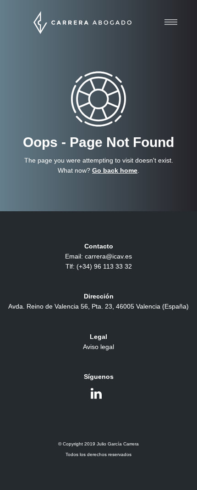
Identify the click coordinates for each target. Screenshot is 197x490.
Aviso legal (98, 346)
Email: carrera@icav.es (98, 256)
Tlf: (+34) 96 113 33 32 (99, 266)
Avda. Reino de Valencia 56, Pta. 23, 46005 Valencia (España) (98, 306)
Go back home (114, 170)
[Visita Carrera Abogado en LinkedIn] (96, 396)
